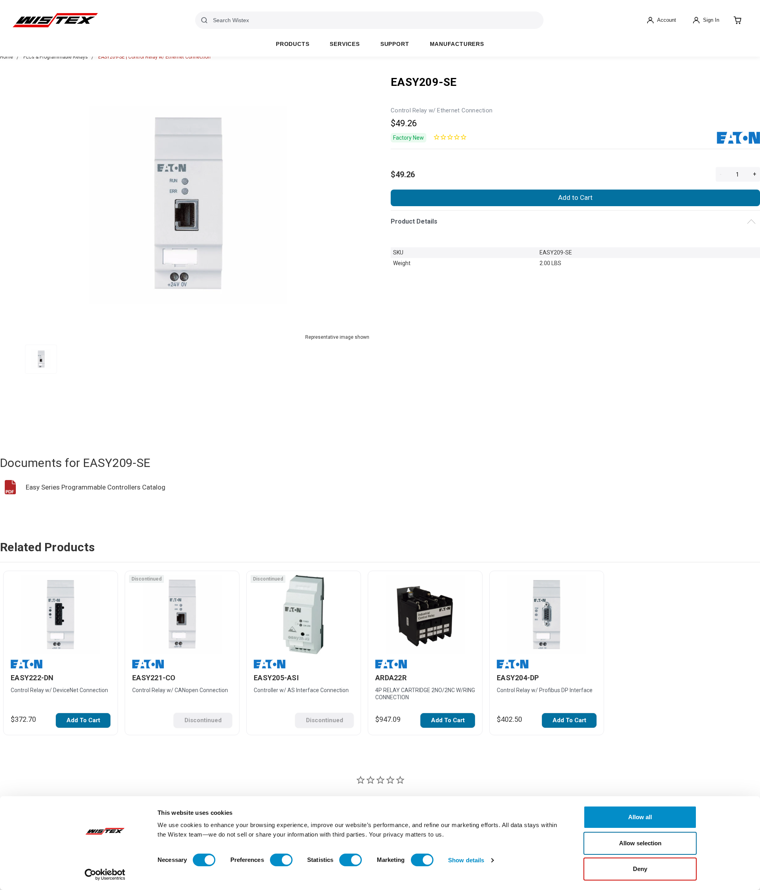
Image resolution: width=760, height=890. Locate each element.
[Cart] (737, 20)
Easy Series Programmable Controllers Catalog (95, 487)
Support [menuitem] (394, 44)
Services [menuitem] (344, 44)
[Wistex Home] (55, 20)
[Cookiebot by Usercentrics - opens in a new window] (105, 875)
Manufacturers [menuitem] (457, 44)
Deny (640, 868)
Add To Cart (83, 720)
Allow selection (640, 843)
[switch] (281, 860)
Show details (466, 860)
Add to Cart (575, 197)
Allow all (640, 817)
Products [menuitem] (292, 44)
